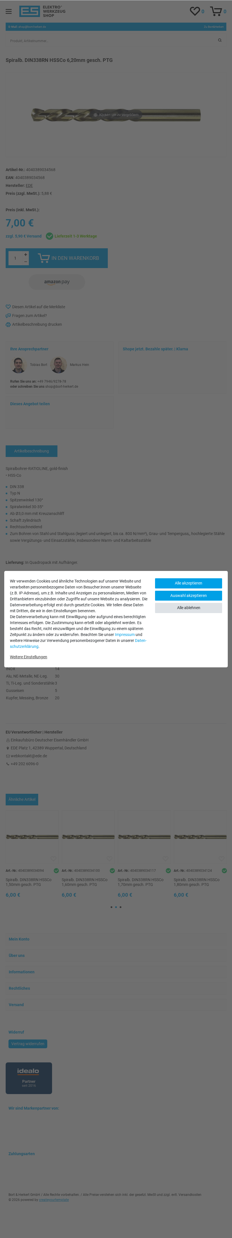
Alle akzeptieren (188, 583)
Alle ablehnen (188, 607)
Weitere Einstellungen (28, 657)
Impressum (125, 634)
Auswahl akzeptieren (188, 595)
